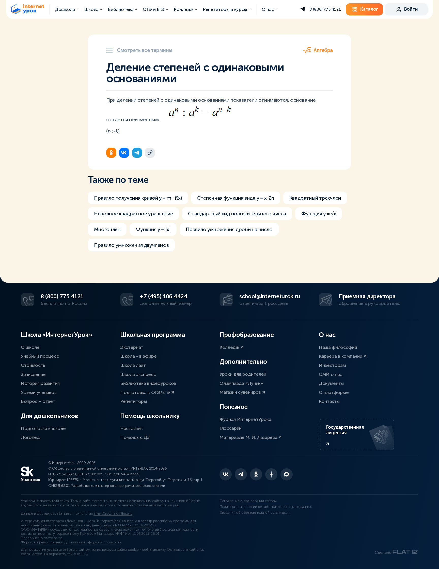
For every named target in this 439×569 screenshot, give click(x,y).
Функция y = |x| (153, 229)
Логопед (30, 437)
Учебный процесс (40, 356)
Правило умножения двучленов (131, 245)
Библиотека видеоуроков (148, 383)
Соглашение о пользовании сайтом (248, 501)
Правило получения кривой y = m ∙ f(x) (138, 198)
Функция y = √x (318, 213)
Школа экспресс (138, 374)
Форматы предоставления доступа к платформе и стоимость (71, 542)
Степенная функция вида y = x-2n (235, 198)
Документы (331, 383)
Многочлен (107, 229)
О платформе (334, 392)
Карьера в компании (341, 356)
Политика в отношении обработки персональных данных (266, 507)
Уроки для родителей (243, 374)
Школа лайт (133, 365)
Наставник (131, 428)
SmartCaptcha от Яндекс (112, 513)
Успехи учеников (38, 392)
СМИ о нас (330, 374)
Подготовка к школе (43, 428)
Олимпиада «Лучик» (241, 383)
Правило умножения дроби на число (229, 229)
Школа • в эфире (138, 356)
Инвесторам (332, 365)
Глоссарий (231, 428)
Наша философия (338, 347)
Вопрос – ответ (38, 401)
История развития (40, 383)
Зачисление (33, 374)
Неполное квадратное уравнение (133, 213)
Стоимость (33, 365)
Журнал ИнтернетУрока (245, 419)
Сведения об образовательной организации (255, 512)
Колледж (230, 347)
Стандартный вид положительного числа (237, 213)
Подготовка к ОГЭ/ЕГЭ (145, 392)
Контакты (329, 401)
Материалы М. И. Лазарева (249, 437)
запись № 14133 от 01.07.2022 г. (129, 525)
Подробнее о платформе (41, 538)
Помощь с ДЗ (134, 437)
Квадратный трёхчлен (315, 198)
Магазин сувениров (241, 392)
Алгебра (323, 50)
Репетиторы (133, 401)
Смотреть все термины (144, 50)
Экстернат (131, 347)
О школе (30, 347)
